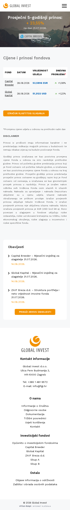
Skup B (35, 463)
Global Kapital (35, 451)
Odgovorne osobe (35, 410)
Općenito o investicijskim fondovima (35, 442)
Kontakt (35, 426)
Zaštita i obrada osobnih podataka (35, 484)
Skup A (35, 459)
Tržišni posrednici (35, 418)
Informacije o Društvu (35, 405)
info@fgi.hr (40, 386)
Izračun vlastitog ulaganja (26, 113)
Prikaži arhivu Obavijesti (35, 312)
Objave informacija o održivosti (35, 480)
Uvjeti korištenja (35, 422)
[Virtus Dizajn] (35, 506)
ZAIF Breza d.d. (35, 455)
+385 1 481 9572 (38, 382)
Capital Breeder (35, 447)
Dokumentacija (35, 414)
